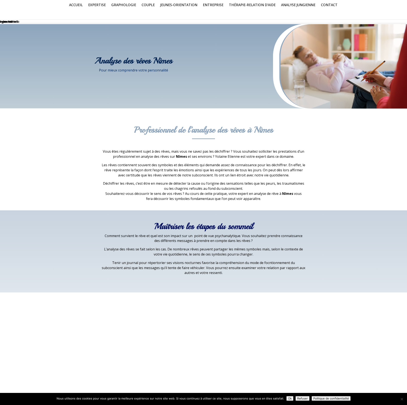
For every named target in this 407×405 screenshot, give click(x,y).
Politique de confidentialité (331, 398)
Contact (329, 5)
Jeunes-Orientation (178, 5)
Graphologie (123, 5)
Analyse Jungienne (298, 5)
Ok (290, 398)
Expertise (97, 5)
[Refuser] (402, 399)
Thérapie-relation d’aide (252, 5)
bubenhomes (9, 22)
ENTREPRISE (213, 5)
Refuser (302, 398)
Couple (148, 5)
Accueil (76, 5)
